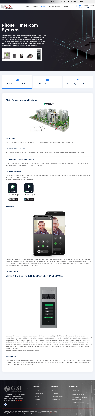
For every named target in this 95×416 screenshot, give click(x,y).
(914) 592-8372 (89, 7)
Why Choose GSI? (39, 393)
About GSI (37, 391)
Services (43, 6)
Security (54, 391)
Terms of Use (45, 413)
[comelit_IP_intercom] (49, 120)
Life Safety (55, 393)
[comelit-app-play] (28, 192)
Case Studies (38, 399)
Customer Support (54, 6)
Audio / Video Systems (57, 396)
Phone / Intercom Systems (58, 402)
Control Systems (56, 399)
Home (27, 6)
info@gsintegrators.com (87, 1)
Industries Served (39, 402)
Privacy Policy (54, 413)
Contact (65, 6)
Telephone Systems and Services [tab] (77, 84)
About (35, 6)
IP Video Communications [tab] (47, 84)
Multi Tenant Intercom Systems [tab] (17, 84)
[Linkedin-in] (8, 2)
